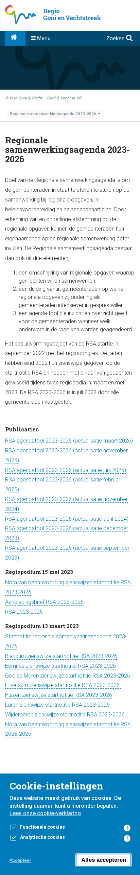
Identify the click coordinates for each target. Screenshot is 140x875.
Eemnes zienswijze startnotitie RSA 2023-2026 (60, 666)
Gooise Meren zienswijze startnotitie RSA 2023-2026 (67, 675)
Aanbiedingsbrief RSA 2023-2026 (44, 602)
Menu (43, 38)
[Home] (15, 38)
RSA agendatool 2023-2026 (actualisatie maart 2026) (69, 441)
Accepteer (20, 860)
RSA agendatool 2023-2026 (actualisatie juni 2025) (65, 470)
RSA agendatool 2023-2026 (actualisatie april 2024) (66, 519)
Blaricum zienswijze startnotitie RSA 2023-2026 (61, 656)
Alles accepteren (103, 860)
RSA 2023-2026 (24, 612)
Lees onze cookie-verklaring (45, 813)
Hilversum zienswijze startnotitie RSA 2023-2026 (63, 685)
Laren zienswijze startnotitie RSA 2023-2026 (57, 705)
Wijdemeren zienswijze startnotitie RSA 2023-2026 (65, 714)
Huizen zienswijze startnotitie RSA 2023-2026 (58, 695)
